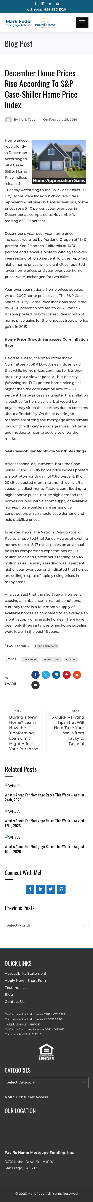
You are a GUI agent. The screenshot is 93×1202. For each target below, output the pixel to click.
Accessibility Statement (25, 973)
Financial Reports (46, 645)
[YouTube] (61, 889)
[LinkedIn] (40, 889)
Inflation (71, 659)
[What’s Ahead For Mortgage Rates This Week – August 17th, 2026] (13, 812)
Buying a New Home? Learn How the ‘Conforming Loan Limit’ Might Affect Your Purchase (23, 730)
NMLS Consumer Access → (28, 1097)
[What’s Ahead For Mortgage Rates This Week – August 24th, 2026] (13, 786)
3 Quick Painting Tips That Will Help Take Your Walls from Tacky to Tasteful (68, 727)
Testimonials (16, 988)
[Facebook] (30, 889)
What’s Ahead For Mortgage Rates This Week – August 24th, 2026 (44, 797)
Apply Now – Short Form (26, 981)
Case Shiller (30, 659)
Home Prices (52, 659)
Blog (9, 995)
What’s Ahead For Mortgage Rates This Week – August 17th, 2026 (44, 823)
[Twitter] (50, 889)
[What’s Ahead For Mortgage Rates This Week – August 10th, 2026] (13, 837)
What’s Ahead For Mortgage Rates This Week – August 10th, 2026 (44, 849)
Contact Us (15, 1002)
